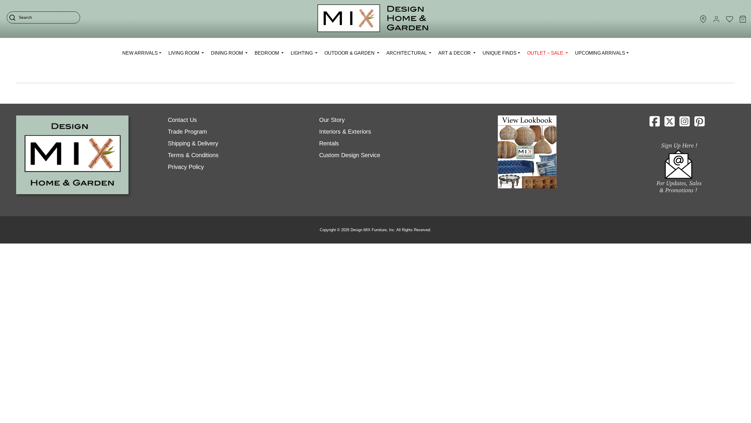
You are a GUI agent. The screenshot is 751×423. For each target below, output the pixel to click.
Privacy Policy (186, 167)
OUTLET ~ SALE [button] (545, 53)
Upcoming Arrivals (600, 53)
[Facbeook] (654, 123)
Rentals (329, 143)
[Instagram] (684, 123)
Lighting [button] (302, 53)
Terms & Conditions (193, 155)
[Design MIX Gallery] (373, 18)
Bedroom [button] (267, 53)
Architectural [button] (407, 53)
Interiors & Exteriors (345, 131)
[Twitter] (669, 123)
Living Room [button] (184, 53)
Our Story (332, 120)
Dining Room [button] (227, 53)
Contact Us (182, 120)
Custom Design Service (349, 155)
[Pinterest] (699, 123)
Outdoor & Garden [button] (350, 53)
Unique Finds (500, 53)
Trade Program (187, 131)
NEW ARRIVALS (140, 53)
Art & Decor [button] (455, 53)
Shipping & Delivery (193, 143)
